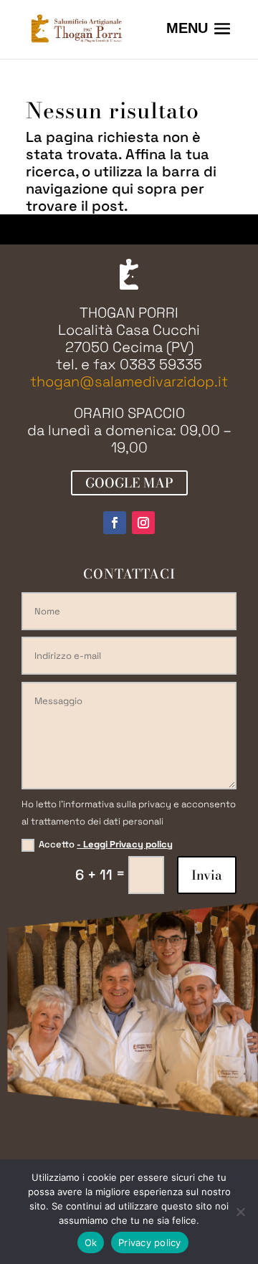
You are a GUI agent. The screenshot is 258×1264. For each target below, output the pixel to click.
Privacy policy (149, 1242)
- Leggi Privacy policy (125, 844)
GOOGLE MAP (129, 483)
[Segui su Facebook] (114, 522)
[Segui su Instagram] (143, 522)
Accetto (106, 844)
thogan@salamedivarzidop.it (129, 381)
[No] (240, 1211)
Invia (206, 875)
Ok (91, 1242)
